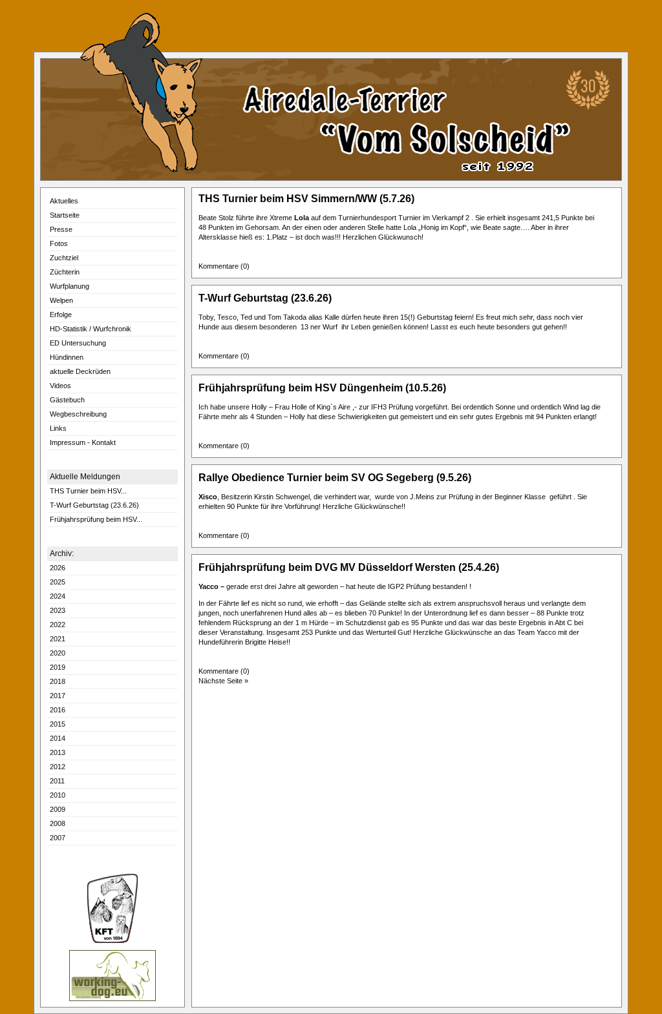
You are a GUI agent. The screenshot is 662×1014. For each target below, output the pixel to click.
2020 (57, 653)
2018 (57, 681)
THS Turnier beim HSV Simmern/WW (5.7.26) (306, 198)
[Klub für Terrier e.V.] (112, 940)
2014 (57, 738)
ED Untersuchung (78, 343)
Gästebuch (67, 400)
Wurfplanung (69, 286)
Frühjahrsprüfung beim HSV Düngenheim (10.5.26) (322, 387)
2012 (57, 767)
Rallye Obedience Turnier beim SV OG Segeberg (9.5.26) (334, 477)
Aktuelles (64, 201)
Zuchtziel (64, 258)
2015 (57, 724)
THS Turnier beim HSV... (88, 491)
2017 (57, 695)
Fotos (59, 243)
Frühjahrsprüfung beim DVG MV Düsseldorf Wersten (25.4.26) (348, 567)
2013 (57, 752)
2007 (57, 838)
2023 (57, 610)
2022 (57, 624)
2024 (57, 596)
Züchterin (65, 272)
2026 (57, 568)
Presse (61, 229)
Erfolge (61, 314)
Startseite (65, 215)
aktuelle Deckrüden (80, 371)
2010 (57, 795)
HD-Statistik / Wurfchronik (90, 329)
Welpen (61, 300)
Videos (60, 385)
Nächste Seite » (223, 681)
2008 (57, 823)
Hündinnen (66, 357)
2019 (57, 667)
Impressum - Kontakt (83, 442)
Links (58, 428)
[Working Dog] (112, 998)
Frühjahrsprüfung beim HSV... (96, 519)
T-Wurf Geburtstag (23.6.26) (94, 505)
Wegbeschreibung (78, 414)
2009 (57, 809)
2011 (57, 781)
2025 (57, 582)
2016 (57, 710)
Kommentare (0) (225, 266)
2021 (57, 639)
